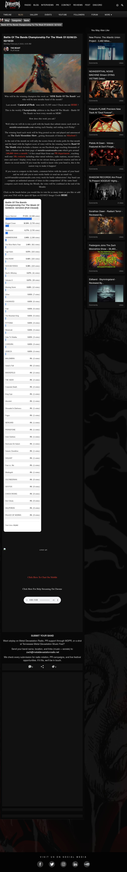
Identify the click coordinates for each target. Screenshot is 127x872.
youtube (63, 14)
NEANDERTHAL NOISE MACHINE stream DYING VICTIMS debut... (102, 75)
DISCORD (97, 4)
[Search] (122, 5)
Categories (16, 20)
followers (79, 14)
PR (57, 4)
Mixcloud (71, 135)
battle (26, 20)
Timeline (7, 14)
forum (94, 14)
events (48, 14)
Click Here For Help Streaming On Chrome (42, 588)
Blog (7, 20)
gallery (34, 14)
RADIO (28, 4)
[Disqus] (42, 707)
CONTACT (66, 4)
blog (20, 14)
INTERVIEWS (47, 4)
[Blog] (2, 30)
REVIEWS (78, 4)
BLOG (36, 4)
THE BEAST (15, 48)
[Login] (117, 5)
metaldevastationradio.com (21, 127)
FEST (87, 4)
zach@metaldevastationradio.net (42, 652)
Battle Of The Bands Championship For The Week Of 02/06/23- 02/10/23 (31, 25)
